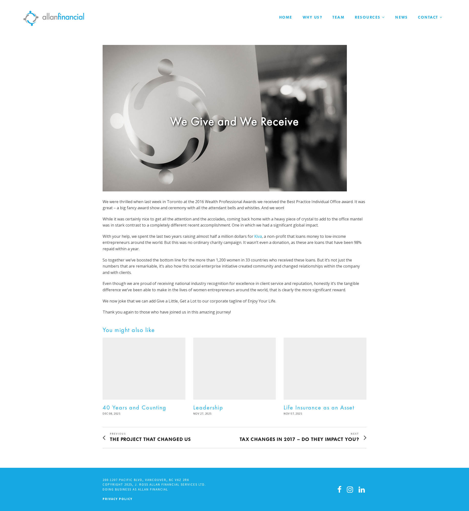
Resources (368, 17)
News (401, 17)
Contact (428, 17)
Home (285, 17)
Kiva (258, 236)
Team (338, 17)
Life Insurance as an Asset (319, 407)
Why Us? (312, 17)
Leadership (208, 407)
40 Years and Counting (134, 407)
